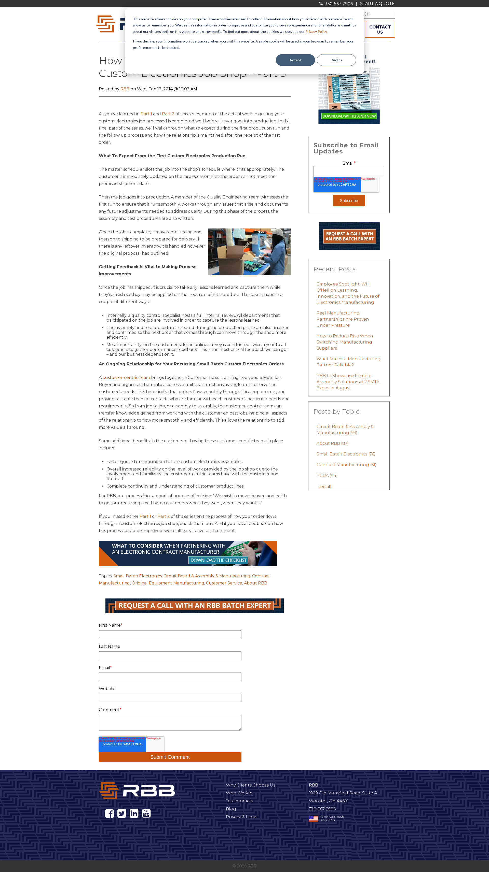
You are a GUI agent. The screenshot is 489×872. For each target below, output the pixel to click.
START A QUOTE (377, 3)
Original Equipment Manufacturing (168, 583)
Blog (231, 809)
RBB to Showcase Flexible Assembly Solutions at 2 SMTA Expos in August (348, 381)
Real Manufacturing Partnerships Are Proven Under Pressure (343, 319)
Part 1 (146, 113)
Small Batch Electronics (137, 576)
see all (325, 486)
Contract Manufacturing (346, 464)
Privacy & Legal (242, 816)
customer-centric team (126, 377)
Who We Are (239, 793)
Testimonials (239, 800)
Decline (337, 60)
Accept (295, 60)
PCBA (327, 475)
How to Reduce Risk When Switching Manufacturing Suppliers (345, 342)
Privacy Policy (316, 31)
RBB (125, 89)
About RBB (255, 583)
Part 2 (168, 113)
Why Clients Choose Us (250, 785)
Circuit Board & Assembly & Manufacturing (207, 576)
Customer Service (224, 583)
